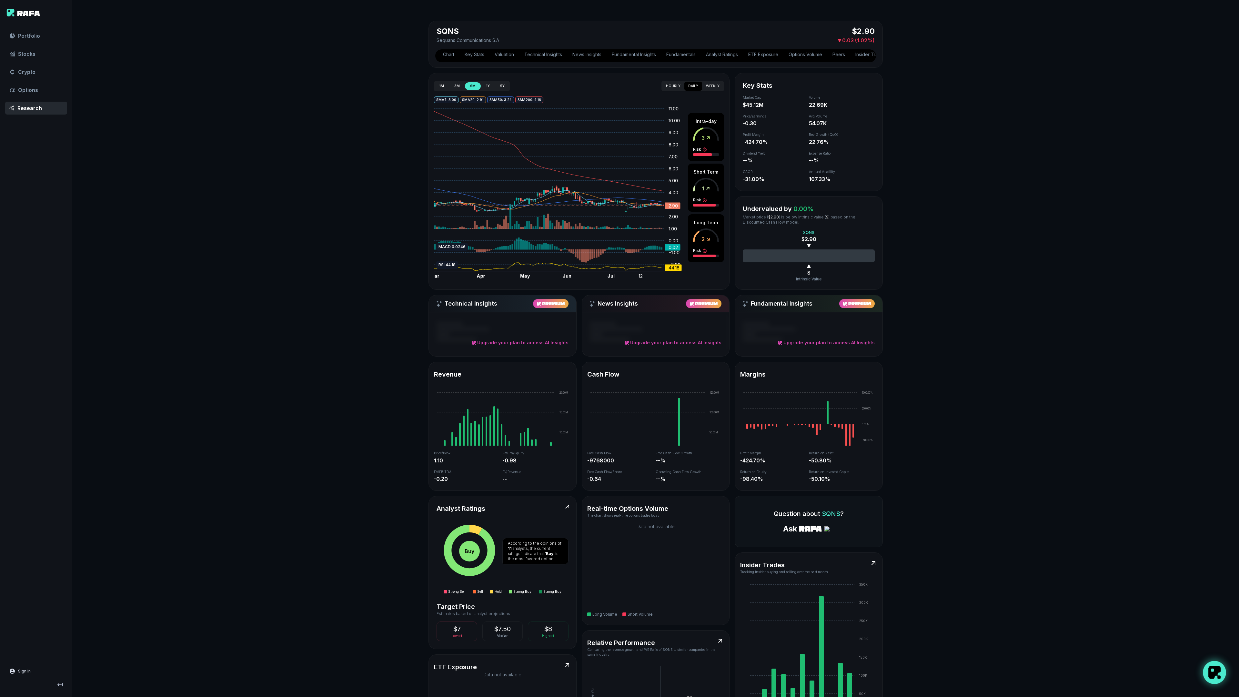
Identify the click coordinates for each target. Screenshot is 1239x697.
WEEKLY (713, 86)
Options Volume (805, 54)
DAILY (693, 86)
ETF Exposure (763, 54)
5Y (502, 86)
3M (457, 86)
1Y (488, 86)
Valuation (504, 54)
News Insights (586, 54)
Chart (448, 54)
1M (441, 86)
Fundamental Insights (634, 54)
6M (473, 86)
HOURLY (673, 86)
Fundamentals (681, 54)
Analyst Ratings (722, 54)
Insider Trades (870, 54)
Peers (838, 54)
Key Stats (474, 54)
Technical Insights (543, 54)
